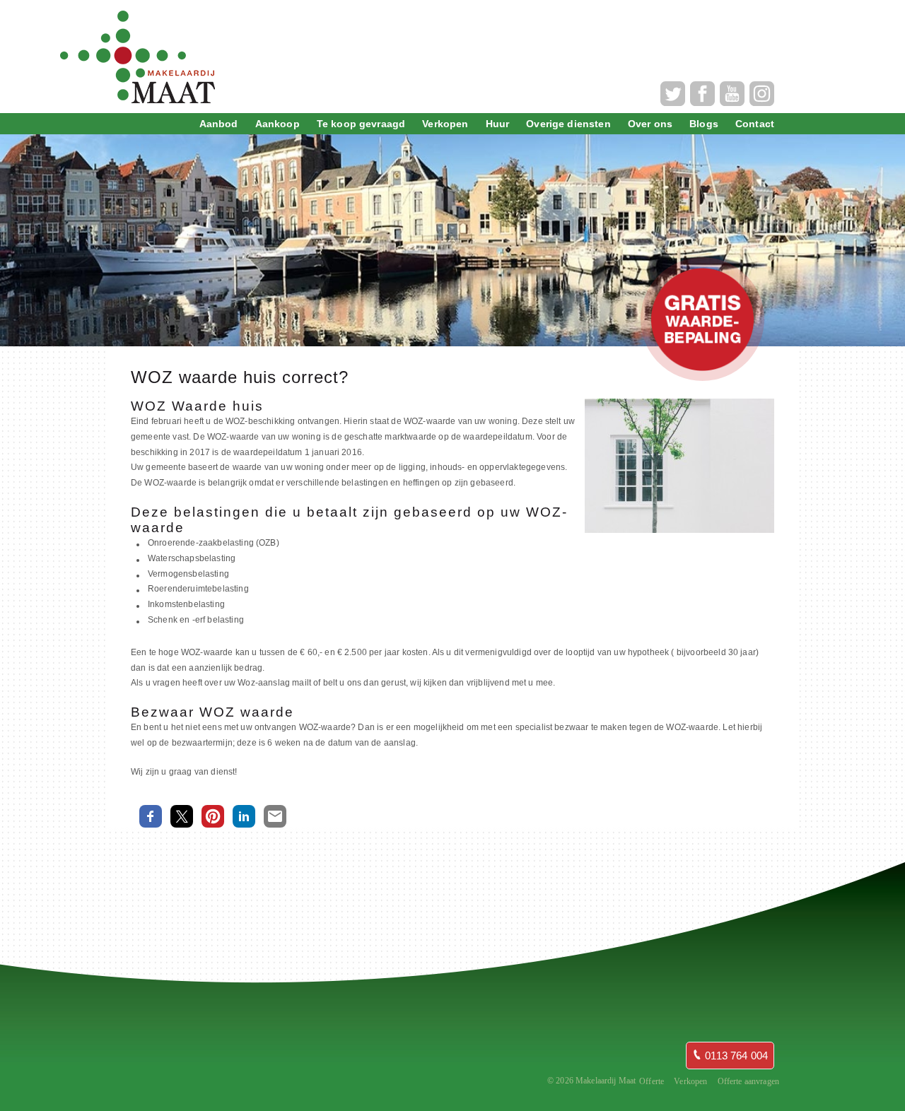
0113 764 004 (735, 1056)
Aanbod (218, 123)
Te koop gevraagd (361, 123)
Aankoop (277, 123)
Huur (498, 123)
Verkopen (445, 123)
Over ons (650, 123)
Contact (754, 123)
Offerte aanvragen (748, 1081)
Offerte (651, 1081)
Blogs (703, 123)
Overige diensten (568, 123)
